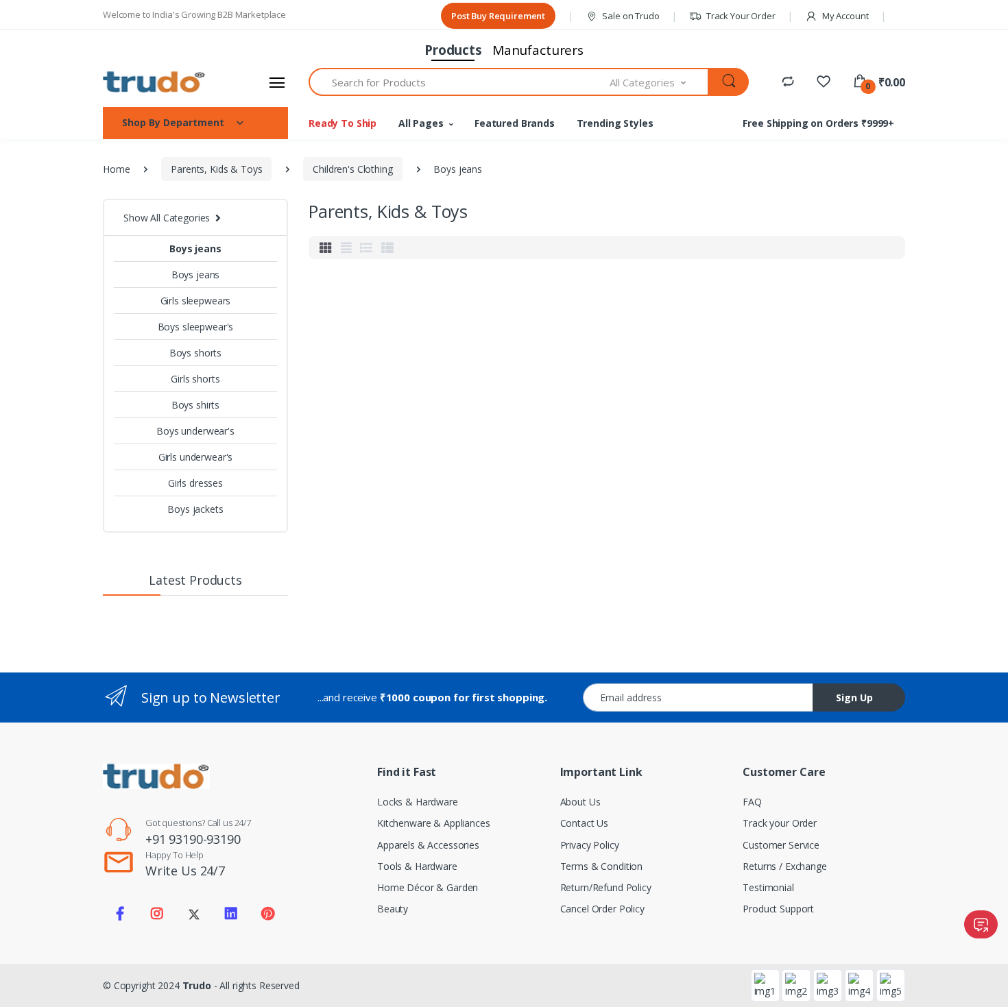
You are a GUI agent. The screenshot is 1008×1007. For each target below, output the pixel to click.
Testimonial (768, 887)
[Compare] (787, 81)
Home (116, 168)
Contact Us (584, 822)
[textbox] (459, 82)
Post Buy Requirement (498, 16)
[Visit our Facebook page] (120, 914)
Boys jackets (195, 508)
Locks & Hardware (417, 801)
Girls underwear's (195, 456)
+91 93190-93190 (193, 839)
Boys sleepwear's (196, 326)
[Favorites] (823, 81)
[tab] (326, 247)
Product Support (778, 908)
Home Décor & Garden (427, 887)
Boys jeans (195, 248)
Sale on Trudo (630, 16)
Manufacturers (538, 50)
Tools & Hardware (417, 866)
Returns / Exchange (784, 866)
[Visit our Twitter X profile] (194, 914)
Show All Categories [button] (166, 217)
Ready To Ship (342, 123)
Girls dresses (195, 482)
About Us (580, 801)
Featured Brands (515, 123)
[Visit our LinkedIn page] (231, 914)
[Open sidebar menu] (277, 82)
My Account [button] (844, 16)
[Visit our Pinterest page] (267, 914)
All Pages (421, 123)
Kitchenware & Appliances (433, 822)
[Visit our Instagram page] (157, 914)
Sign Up (854, 697)
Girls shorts (195, 378)
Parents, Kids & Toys (216, 168)
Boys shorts (195, 352)
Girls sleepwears (195, 300)
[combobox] (660, 82)
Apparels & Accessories (428, 844)
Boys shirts (195, 404)
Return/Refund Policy (605, 887)
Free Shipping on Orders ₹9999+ (818, 123)
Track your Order (780, 822)
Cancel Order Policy (602, 908)
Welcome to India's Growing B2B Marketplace (194, 14)
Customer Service (781, 844)
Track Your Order (739, 16)
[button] (878, 82)
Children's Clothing (352, 168)
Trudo (196, 985)
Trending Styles (615, 123)
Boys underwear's (195, 430)
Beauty (392, 908)
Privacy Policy (589, 844)
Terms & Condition (601, 866)
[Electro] (154, 82)
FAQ (752, 801)
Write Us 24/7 (185, 870)
